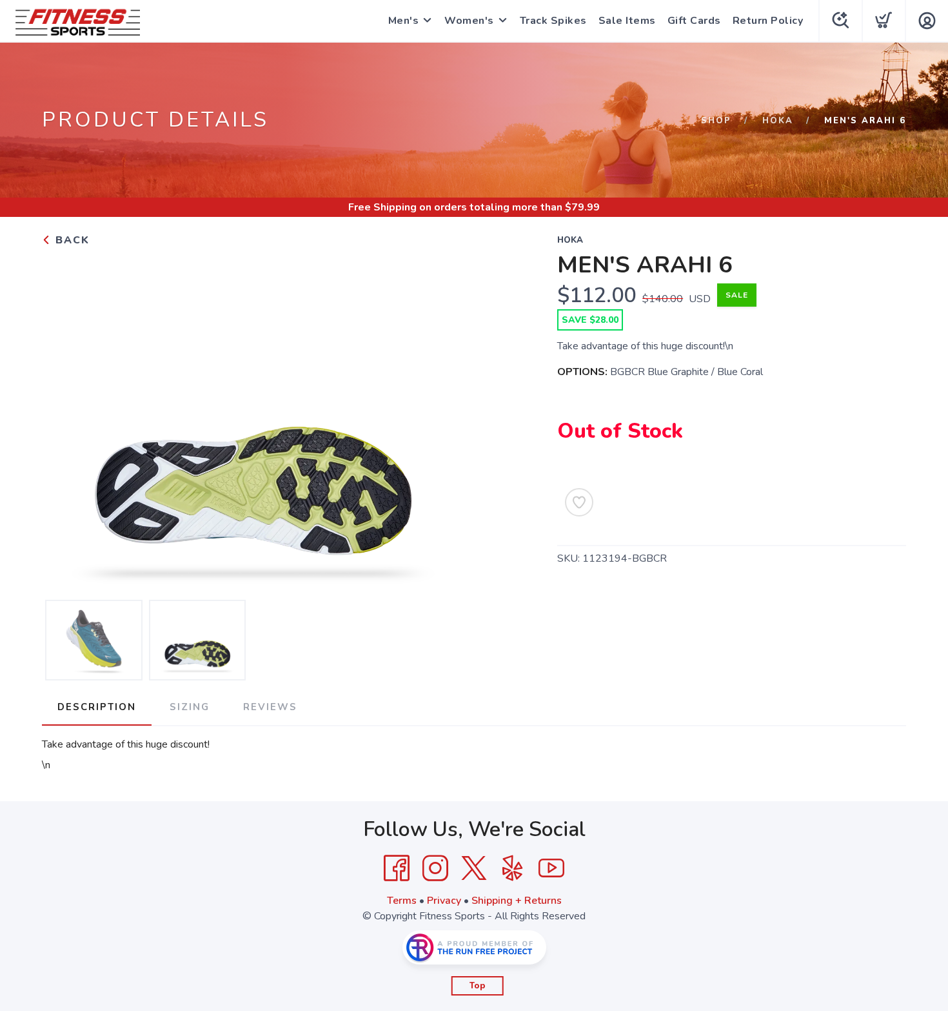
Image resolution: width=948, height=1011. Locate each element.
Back (71, 240)
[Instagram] (435, 868)
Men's (403, 21)
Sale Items (627, 21)
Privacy (444, 901)
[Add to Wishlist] (579, 502)
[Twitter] (474, 868)
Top (477, 986)
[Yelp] (512, 868)
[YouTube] (551, 868)
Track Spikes (553, 21)
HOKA (777, 121)
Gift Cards (694, 21)
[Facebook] (396, 868)
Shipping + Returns (516, 901)
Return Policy (768, 21)
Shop (716, 121)
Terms (402, 901)
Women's (469, 21)
